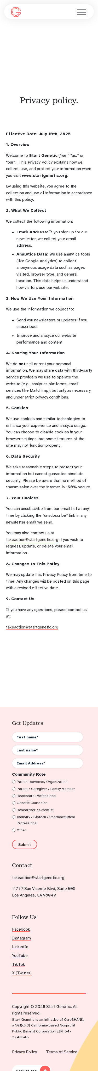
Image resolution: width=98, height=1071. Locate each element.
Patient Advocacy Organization (42, 782)
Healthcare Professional (36, 796)
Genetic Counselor (32, 803)
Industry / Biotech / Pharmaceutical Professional (46, 820)
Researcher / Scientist (35, 810)
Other (21, 830)
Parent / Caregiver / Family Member (46, 789)
